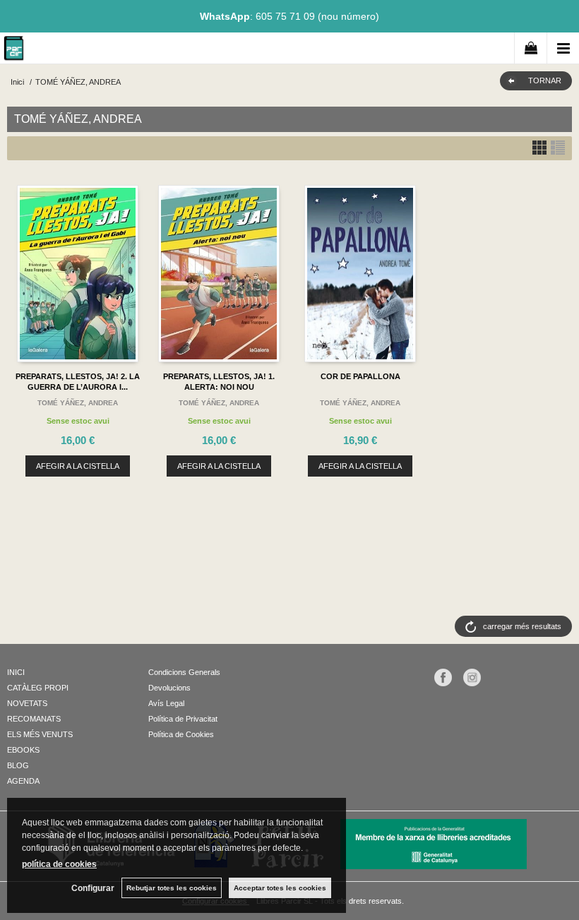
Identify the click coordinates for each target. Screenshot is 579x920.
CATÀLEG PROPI (37, 687)
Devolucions (169, 687)
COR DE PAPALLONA (360, 376)
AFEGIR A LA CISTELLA (77, 466)
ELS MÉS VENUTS (40, 734)
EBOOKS (23, 750)
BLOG (18, 765)
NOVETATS (27, 703)
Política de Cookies (181, 734)
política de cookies (59, 864)
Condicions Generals (184, 672)
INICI (16, 672)
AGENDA (23, 781)
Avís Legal (166, 703)
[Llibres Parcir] (14, 50)
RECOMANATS (34, 719)
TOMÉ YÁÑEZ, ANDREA (77, 403)
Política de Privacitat (182, 719)
